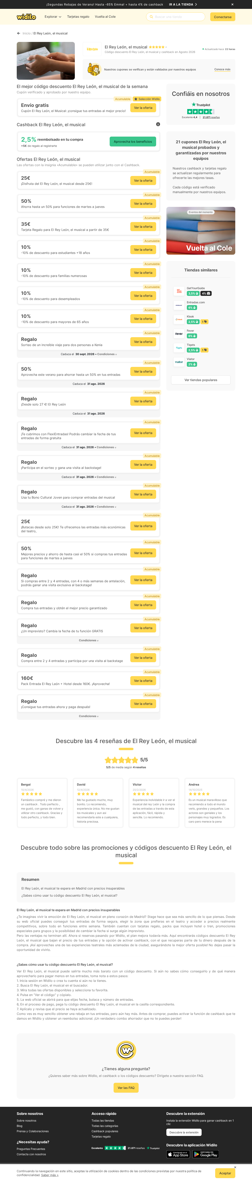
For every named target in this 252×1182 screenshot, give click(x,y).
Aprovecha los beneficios (133, 141)
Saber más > (50, 1175)
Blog (19, 1125)
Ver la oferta (143, 108)
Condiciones (106, 354)
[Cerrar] (232, 4)
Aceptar (225, 1173)
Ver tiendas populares (200, 380)
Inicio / (28, 33)
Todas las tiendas (103, 1120)
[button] (88, 354)
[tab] (88, 354)
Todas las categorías (105, 1125)
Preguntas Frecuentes (31, 1149)
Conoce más (222, 69)
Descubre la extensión (184, 1132)
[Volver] (19, 33)
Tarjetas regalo (101, 1136)
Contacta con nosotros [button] (31, 1154)
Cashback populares (105, 1131)
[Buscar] (151, 16)
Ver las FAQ (126, 1088)
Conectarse (223, 17)
